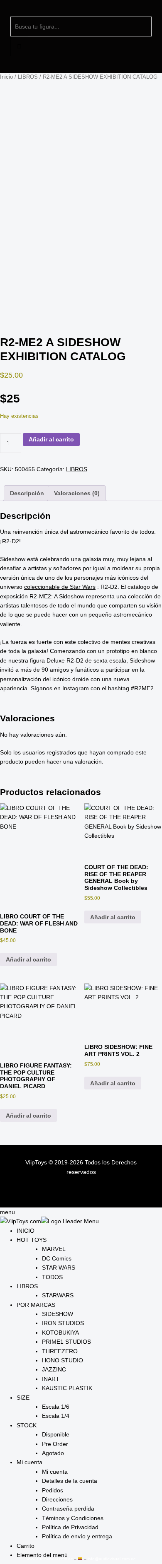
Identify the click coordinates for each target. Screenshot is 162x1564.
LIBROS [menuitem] (27, 1286)
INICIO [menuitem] (25, 1230)
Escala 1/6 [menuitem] (55, 1406)
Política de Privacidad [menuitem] (70, 1527)
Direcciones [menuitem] (57, 1499)
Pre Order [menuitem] (55, 1444)
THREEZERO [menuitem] (60, 1351)
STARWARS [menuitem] (58, 1295)
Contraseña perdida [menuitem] (68, 1508)
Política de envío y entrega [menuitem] (77, 1536)
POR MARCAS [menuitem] (36, 1304)
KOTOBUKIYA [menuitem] (60, 1332)
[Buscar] (19, 46)
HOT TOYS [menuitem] (32, 1239)
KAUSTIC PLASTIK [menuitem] (67, 1388)
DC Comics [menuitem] (56, 1258)
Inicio (6, 77)
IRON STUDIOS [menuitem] (63, 1323)
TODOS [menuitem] (52, 1277)
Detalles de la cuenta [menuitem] (69, 1480)
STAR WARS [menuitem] (58, 1267)
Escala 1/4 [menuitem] (55, 1415)
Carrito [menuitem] (25, 1545)
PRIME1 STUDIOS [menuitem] (66, 1341)
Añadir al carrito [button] (28, 959)
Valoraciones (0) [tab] (77, 493)
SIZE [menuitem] (23, 1397)
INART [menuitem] (50, 1379)
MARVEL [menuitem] (54, 1249)
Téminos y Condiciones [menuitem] (72, 1518)
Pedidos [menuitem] (52, 1490)
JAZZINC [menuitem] (54, 1369)
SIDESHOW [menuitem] (57, 1314)
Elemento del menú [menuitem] (42, 1555)
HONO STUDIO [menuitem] (62, 1360)
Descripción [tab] (27, 493)
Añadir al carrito (51, 439)
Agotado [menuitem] (53, 1453)
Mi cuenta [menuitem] (29, 1462)
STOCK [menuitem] (27, 1425)
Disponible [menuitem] (55, 1434)
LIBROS (28, 77)
